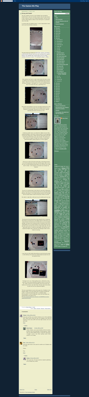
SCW (57, 229)
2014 (57, 91)
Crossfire (62, 188)
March (58, 77)
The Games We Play (30, 6)
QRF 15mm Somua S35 (61, 56)
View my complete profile (60, 148)
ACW (66, 172)
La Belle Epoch (61, 204)
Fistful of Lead (61, 195)
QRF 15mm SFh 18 (61, 54)
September (59, 44)
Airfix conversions (59, 175)
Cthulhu (66, 188)
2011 (57, 96)
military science (65, 208)
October (58, 43)
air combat (67, 173)
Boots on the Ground (65, 181)
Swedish (64, 234)
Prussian (63, 219)
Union (68, 237)
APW (67, 176)
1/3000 (55, 168)
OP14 (66, 214)
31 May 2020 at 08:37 (34, 358)
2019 (57, 83)
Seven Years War (65, 229)
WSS (58, 244)
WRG (55, 244)
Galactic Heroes (60, 199)
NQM (57, 214)
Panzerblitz (60, 215)
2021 (57, 36)
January (58, 81)
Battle (68, 177)
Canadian (60, 184)
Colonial (65, 185)
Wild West (66, 242)
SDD (60, 229)
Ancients (38, 308)
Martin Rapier (29, 328)
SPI (56, 234)
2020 (57, 38)
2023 (57, 33)
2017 (57, 86)
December (59, 39)
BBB (61, 180)
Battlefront (65, 179)
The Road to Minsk (60, 62)
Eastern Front (57, 192)
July (58, 48)
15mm (64, 168)
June (58, 49)
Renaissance (64, 223)
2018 (57, 84)
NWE (61, 214)
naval (64, 211)
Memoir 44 (56, 208)
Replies (25, 325)
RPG (61, 226)
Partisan (55, 217)
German (56, 200)
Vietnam (60, 238)
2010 (57, 98)
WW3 (59, 246)
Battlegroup (56, 180)
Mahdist (67, 204)
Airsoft (66, 175)
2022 (57, 35)
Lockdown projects (60, 52)
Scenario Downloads (60, 24)
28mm (35, 308)
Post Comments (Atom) (30, 392)
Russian (63, 228)
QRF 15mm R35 (60, 66)
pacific (55, 215)
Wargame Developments (60, 105)
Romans (42, 308)
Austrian (56, 177)
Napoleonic (57, 211)
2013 (57, 93)
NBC (68, 211)
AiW (55, 176)
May (58, 51)
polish (63, 218)
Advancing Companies (58, 173)
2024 (57, 31)
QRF (60, 221)
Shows (55, 232)
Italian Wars (66, 203)
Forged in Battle (57, 196)
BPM (57, 183)
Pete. (24, 342)
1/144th (61, 166)
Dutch (67, 191)
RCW (60, 222)
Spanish (60, 233)
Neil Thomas (59, 213)
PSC (68, 219)
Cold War (56, 185)
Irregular (55, 203)
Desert (59, 189)
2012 (57, 94)
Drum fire (62, 191)
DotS (57, 191)
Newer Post (22, 389)
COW (68, 187)
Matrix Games (57, 205)
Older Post (49, 389)
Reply (24, 322)
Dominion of (66, 189)
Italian (60, 203)
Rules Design (66, 226)
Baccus (64, 177)
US (56, 238)
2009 (57, 99)
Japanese (56, 204)
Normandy (67, 213)
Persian (60, 217)
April (58, 76)
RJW (62, 225)
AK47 (58, 176)
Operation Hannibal (60, 57)
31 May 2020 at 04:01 (31, 315)
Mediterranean (57, 207)
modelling (57, 210)
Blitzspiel (66, 180)
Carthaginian (66, 184)
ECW (66, 192)
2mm (55, 171)
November (59, 41)
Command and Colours (59, 187)
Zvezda (63, 246)
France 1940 (66, 196)
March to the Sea (60, 67)
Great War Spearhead (65, 200)
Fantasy (55, 195)
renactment (56, 223)
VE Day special (60, 69)
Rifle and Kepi (57, 225)
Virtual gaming (47, 308)
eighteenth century (58, 193)
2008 (57, 101)
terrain (61, 235)
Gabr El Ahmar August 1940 (62, 64)
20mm (59, 169)
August (58, 46)
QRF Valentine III (60, 71)
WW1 (62, 244)
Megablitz (57, 110)
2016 (57, 88)
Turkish (64, 237)
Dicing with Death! (60, 59)
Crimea (58, 188)
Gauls (67, 199)
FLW (67, 195)
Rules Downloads (59, 19)
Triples (60, 237)
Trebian (24, 315)
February (59, 79)
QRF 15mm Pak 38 (60, 61)
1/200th (67, 166)
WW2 (67, 244)
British (61, 183)
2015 (57, 89)
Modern (65, 210)
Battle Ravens (58, 179)
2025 (57, 29)
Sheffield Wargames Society (60, 230)
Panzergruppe (65, 215)
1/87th (59, 168)
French (58, 197)
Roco (66, 225)
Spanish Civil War (66, 233)
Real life (65, 222)
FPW (62, 196)
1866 (55, 169)
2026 (57, 28)
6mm (61, 172)
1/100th (56, 166)
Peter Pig (66, 217)
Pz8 (57, 221)
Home (36, 389)
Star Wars (60, 234)
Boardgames (57, 181)
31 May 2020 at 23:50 (38, 328)
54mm (62, 171)
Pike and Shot (57, 218)
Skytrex (55, 233)
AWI (61, 177)
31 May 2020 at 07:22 (30, 342)
